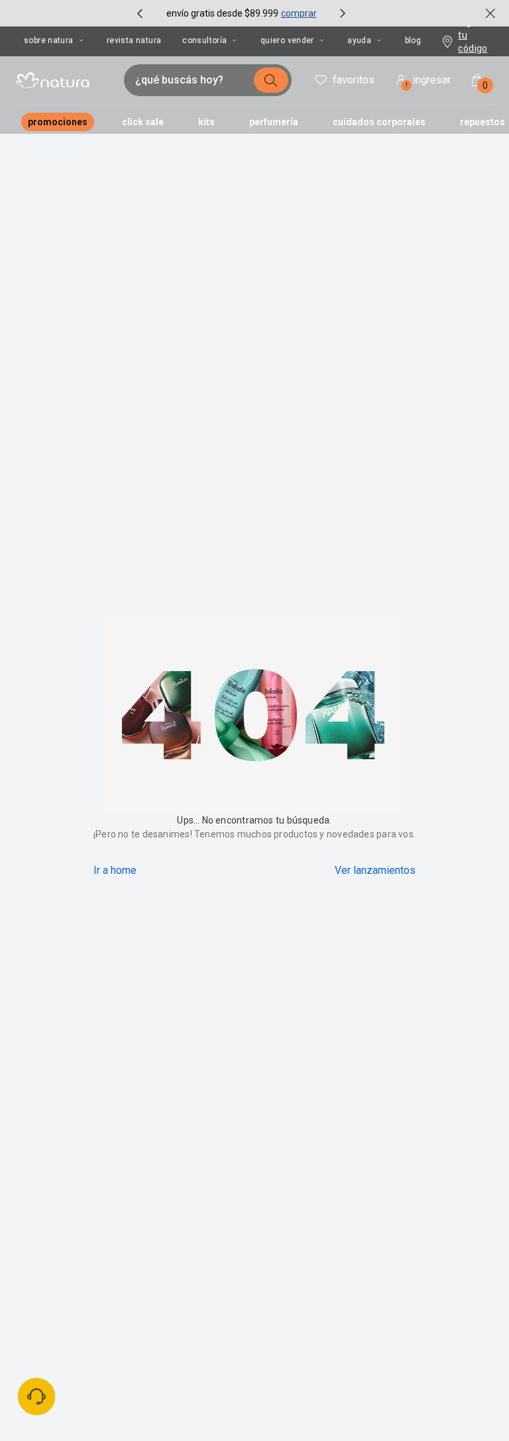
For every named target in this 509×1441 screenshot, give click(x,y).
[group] (241, 13)
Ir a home (115, 870)
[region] (252, 1392)
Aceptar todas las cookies (417, 1388)
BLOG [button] (413, 40)
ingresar (428, 82)
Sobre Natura (49, 40)
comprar (299, 13)
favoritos (353, 80)
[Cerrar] (477, 1357)
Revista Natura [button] (134, 40)
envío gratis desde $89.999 (222, 13)
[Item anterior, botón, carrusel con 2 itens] (139, 13)
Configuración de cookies (418, 1417)
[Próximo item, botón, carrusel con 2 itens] (342, 13)
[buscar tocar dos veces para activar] (271, 80)
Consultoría (204, 40)
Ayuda (359, 40)
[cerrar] (490, 13)
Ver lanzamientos (375, 870)
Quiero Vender (287, 40)
